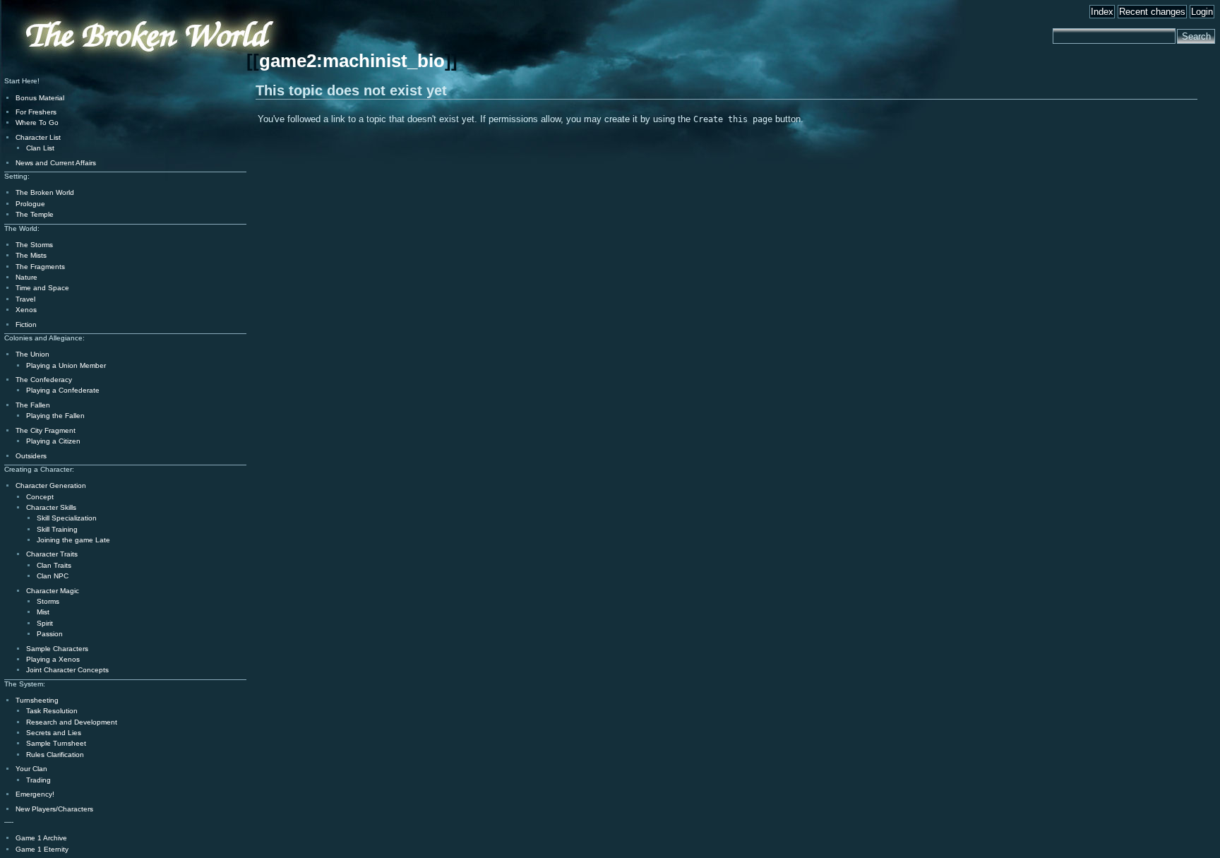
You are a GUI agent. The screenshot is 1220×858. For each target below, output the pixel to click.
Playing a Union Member (66, 365)
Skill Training (57, 529)
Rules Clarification (55, 754)
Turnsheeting (37, 700)
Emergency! (35, 794)
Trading (38, 780)
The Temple (35, 214)
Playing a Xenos (53, 659)
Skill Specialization (67, 518)
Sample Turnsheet (56, 743)
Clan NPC (52, 576)
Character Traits (52, 554)
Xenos (26, 310)
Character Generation (51, 485)
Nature (26, 277)
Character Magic (52, 591)
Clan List (40, 148)
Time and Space (42, 288)
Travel (25, 299)
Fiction (26, 324)
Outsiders (31, 456)
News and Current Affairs (56, 163)
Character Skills (51, 507)
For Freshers (36, 112)
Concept (40, 497)
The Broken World (45, 192)
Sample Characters (57, 649)
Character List (38, 137)
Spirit (45, 623)
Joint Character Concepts (67, 670)
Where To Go (37, 122)
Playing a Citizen (53, 441)
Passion (50, 634)
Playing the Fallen (55, 415)
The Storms (34, 245)
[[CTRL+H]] (109, 71)
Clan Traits (54, 565)
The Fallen (33, 405)
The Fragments (40, 266)
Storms (48, 601)
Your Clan (31, 769)
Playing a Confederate (63, 390)
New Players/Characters (54, 809)
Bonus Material (40, 98)
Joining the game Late (73, 540)
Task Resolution (52, 711)
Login (1202, 11)
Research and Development (71, 722)
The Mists (31, 255)
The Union (32, 354)
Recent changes (1152, 11)
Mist (43, 612)
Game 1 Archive (41, 838)
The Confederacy (44, 379)
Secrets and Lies (53, 733)
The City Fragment (46, 430)
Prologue (30, 204)
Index (1102, 11)
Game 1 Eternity (42, 849)
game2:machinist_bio (352, 61)
